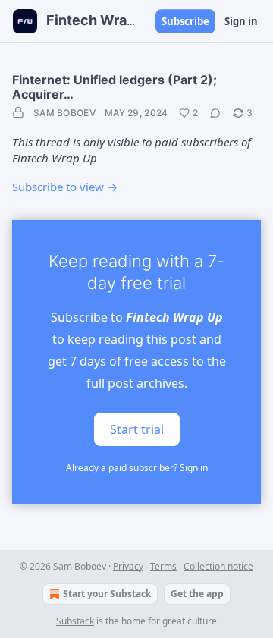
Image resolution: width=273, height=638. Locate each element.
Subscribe (185, 21)
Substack (75, 620)
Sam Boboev (64, 112)
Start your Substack (107, 593)
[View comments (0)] (215, 113)
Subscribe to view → (65, 186)
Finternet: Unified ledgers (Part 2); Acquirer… (114, 87)
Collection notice (218, 566)
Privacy (128, 566)
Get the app (197, 593)
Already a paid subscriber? (137, 467)
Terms (163, 566)
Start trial (137, 428)
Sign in (241, 21)
